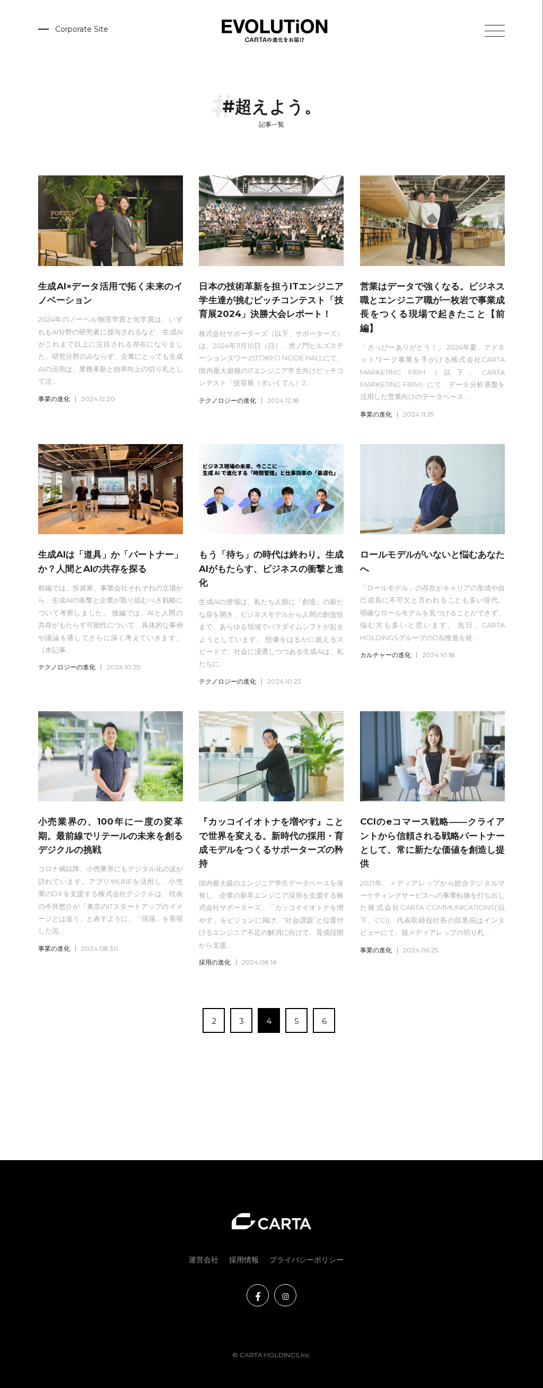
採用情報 (244, 1260)
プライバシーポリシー (306, 1260)
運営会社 (203, 1260)
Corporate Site (81, 29)
